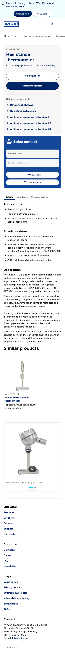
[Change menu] (58, 24)
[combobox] (32, 154)
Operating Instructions (23, 111)
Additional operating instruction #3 (30, 129)
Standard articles (32, 85)
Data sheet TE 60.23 (22, 105)
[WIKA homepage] (11, 24)
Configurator (32, 75)
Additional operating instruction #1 (30, 117)
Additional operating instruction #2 (30, 123)
